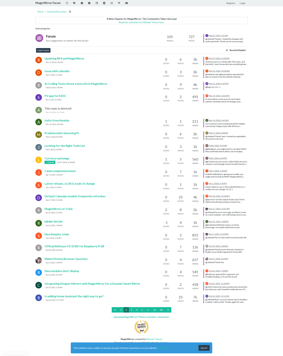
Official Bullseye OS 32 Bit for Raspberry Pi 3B (74, 246)
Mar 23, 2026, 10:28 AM (219, 71)
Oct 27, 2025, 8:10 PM (218, 258)
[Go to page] (148, 310)
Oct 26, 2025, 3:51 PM (54, 275)
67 (154, 309)
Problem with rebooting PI (62, 133)
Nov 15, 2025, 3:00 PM (218, 221)
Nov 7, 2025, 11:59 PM (218, 234)
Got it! (204, 347)
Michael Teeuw (154, 339)
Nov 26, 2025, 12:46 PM (219, 196)
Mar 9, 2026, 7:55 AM (54, 75)
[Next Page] (168, 310)
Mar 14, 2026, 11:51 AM (55, 112)
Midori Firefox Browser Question (66, 259)
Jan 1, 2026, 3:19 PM (53, 187)
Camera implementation (60, 171)
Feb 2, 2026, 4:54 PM (218, 158)
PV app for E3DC (55, 96)
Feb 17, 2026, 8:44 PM (218, 133)
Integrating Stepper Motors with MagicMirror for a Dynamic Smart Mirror (92, 283)
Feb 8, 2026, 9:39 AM (218, 145)
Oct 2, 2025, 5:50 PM (53, 238)
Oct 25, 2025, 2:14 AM (54, 287)
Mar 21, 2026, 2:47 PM (218, 83)
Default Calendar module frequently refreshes (75, 196)
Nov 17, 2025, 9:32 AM (54, 200)
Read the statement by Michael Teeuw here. (141, 22)
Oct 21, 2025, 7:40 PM (54, 225)
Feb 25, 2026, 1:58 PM (54, 88)
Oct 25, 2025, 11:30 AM (219, 283)
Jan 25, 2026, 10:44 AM (66, 162)
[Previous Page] (115, 310)
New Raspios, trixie (57, 234)
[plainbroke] (206, 208)
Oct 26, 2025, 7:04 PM (218, 271)
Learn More (164, 347)
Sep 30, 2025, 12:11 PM (55, 300)
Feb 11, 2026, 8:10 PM (54, 137)
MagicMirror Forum (48, 3)
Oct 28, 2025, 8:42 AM (54, 250)
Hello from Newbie (57, 120)
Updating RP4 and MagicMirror (64, 58)
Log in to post (43, 50)
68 (161, 309)
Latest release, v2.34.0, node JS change (70, 183)
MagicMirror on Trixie (59, 209)
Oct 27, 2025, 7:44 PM (54, 263)
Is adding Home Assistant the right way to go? (74, 296)
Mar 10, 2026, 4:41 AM (54, 124)
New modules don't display (62, 271)
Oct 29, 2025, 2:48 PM (218, 246)
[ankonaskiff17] (38, 260)
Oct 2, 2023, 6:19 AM (53, 100)
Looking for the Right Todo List (65, 145)
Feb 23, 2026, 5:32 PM (218, 35)
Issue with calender (57, 71)
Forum (51, 36)
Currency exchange (57, 158)
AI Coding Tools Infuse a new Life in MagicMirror (76, 83)
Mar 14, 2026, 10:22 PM (219, 95)
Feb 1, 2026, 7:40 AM (218, 171)
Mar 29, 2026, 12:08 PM (219, 58)
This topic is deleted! (58, 108)
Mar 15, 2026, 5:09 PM (54, 62)
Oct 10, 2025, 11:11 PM (219, 296)
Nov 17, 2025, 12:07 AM (219, 208)
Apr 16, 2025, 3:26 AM (54, 175)
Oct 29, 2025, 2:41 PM (54, 213)
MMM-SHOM (53, 221)
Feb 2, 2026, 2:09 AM (54, 150)
